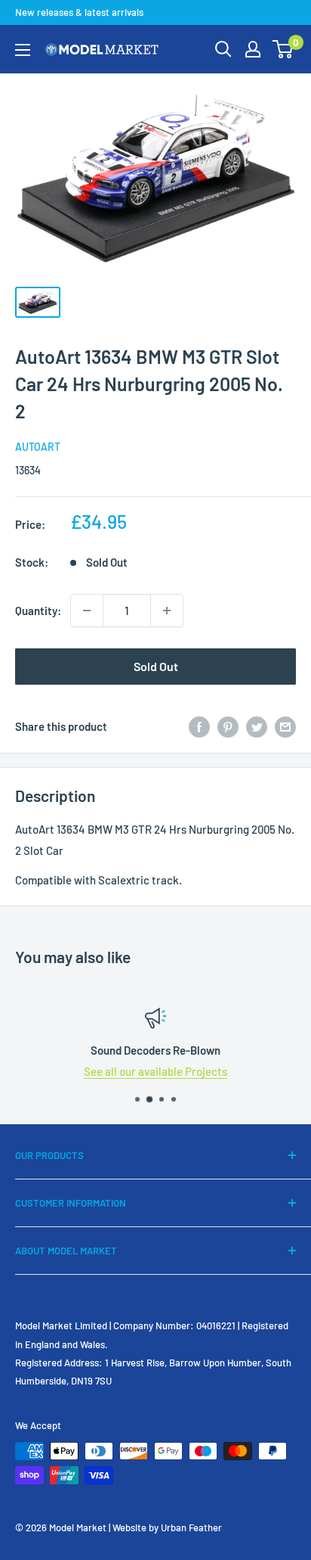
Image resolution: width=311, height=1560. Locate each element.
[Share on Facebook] (199, 726)
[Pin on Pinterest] (228, 726)
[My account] (252, 49)
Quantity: (38, 610)
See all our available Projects (155, 1071)
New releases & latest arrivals (79, 12)
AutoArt (37, 446)
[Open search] (223, 49)
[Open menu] (22, 50)
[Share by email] (285, 726)
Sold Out (156, 666)
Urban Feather (191, 1527)
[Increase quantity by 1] (167, 610)
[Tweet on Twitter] (256, 726)
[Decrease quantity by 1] (87, 610)
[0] (283, 49)
